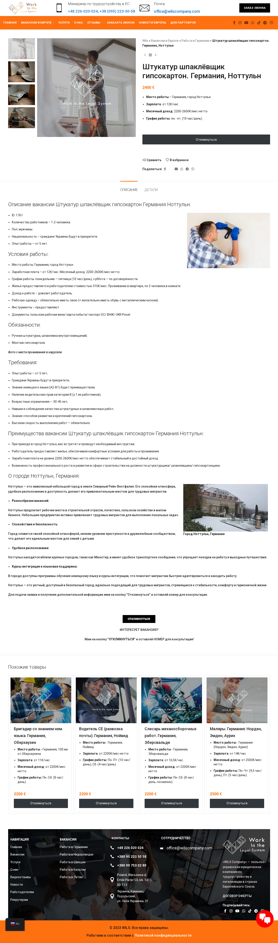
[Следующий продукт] (155, 55)
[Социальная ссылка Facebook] (234, 22)
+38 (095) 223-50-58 (117, 11)
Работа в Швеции (72, 862)
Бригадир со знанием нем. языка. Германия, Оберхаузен (38, 735)
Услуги (15, 862)
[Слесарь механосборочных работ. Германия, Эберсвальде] (171, 700)
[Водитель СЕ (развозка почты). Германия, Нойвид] (106, 700)
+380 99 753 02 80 (131, 865)
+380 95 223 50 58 (131, 857)
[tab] (129, 187)
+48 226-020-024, (84, 11)
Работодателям (22, 892)
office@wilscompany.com (189, 848)
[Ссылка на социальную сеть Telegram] (265, 22)
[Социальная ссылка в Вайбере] (271, 22)
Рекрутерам (19, 899)
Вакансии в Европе (165, 40)
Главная (16, 847)
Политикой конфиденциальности (162, 935)
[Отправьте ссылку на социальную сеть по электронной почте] (176, 169)
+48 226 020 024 (130, 848)
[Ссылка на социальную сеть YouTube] (246, 22)
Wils (145, 40)
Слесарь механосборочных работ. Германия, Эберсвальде (170, 735)
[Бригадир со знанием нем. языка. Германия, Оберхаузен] (41, 700)
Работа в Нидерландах (76, 854)
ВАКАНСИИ (68, 839)
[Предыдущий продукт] (145, 55)
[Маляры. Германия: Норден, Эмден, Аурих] (237, 700)
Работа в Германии (195, 40)
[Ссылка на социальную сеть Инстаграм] (240, 22)
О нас (14, 869)
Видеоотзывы (20, 877)
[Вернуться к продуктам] (150, 55)
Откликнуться (206, 139)
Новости (16, 884)
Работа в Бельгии (73, 869)
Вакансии (17, 854)
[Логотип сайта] (23, 7)
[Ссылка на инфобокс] (170, 8)
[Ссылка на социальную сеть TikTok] (259, 22)
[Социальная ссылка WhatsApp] (253, 22)
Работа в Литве (71, 877)
